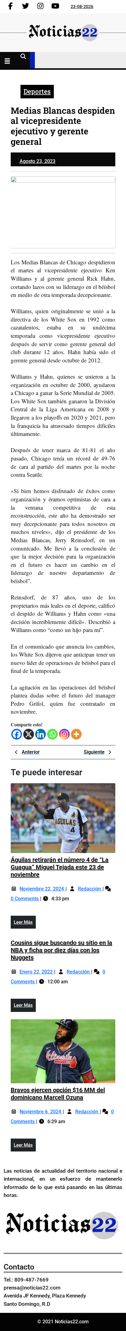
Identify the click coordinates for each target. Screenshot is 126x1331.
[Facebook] (16, 734)
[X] (28, 734)
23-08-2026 (82, 6)
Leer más (25, 924)
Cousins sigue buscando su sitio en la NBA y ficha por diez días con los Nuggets (61, 950)
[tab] (8, 61)
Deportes (37, 91)
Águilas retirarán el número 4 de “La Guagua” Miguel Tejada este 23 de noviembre (60, 867)
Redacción (90, 889)
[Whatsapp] (52, 734)
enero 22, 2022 (37, 972)
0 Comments (25, 899)
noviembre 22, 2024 (42, 889)
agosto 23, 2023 (37, 161)
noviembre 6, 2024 (41, 1112)
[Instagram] (64, 734)
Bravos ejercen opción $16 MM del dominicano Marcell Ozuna (58, 1093)
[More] (76, 734)
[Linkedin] (40, 734)
